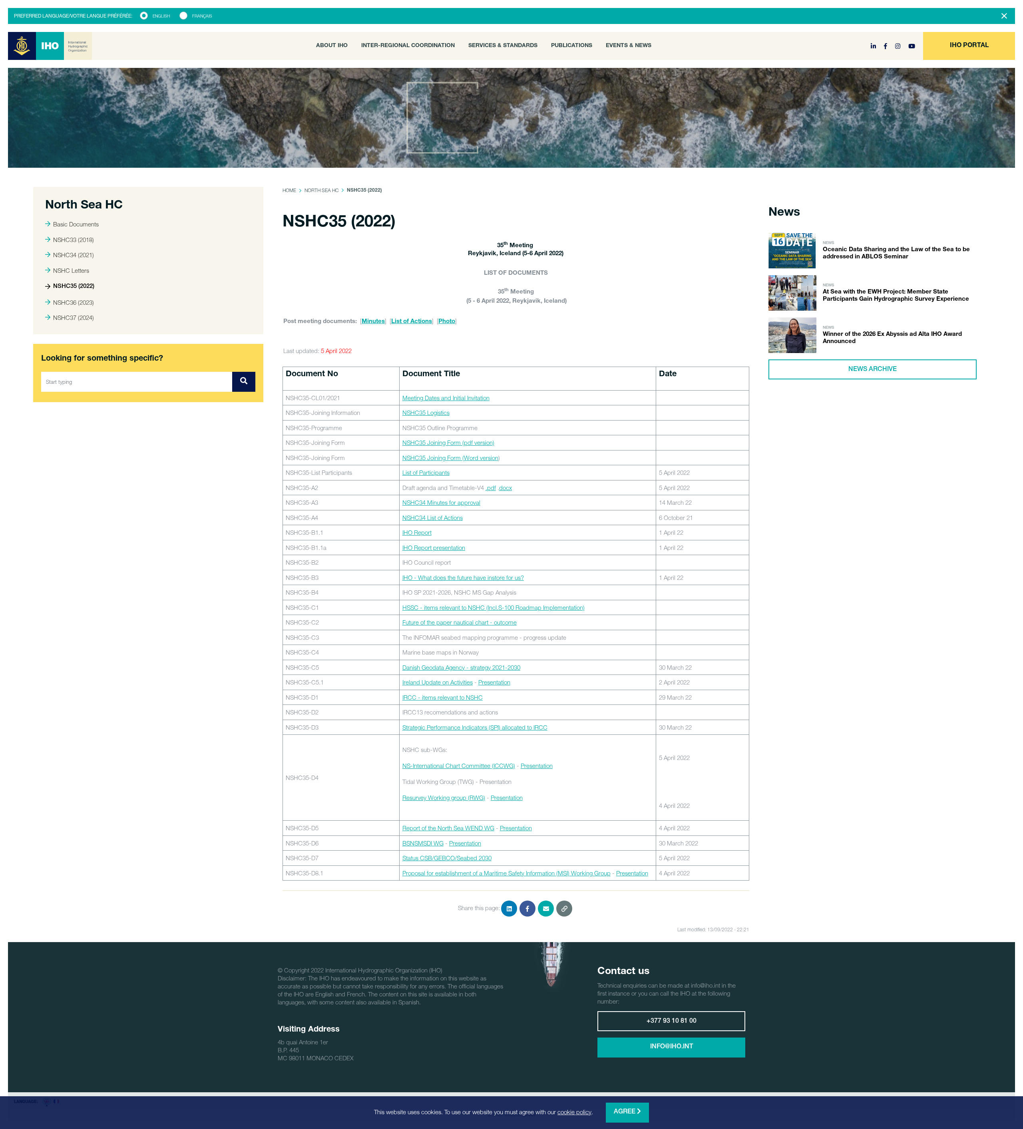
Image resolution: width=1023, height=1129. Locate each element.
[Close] (1004, 16)
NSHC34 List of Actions (432, 517)
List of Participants (426, 472)
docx (505, 487)
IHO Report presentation (433, 547)
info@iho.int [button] (671, 1047)
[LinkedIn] (874, 46)
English (161, 16)
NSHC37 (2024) (73, 317)
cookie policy (574, 1111)
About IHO (332, 46)
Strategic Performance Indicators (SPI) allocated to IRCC (474, 727)
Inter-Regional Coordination (408, 46)
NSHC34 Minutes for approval (441, 502)
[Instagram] (898, 46)
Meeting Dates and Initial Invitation (446, 397)
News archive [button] (872, 370)
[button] (969, 46)
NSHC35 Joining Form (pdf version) (448, 442)
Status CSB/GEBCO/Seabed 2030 (447, 857)
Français (202, 16)
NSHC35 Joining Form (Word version (450, 457)
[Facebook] (886, 46)
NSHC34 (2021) (73, 254)
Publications (571, 46)
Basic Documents (76, 224)
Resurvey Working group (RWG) (443, 797)
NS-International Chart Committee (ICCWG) (458, 765)
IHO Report (417, 532)
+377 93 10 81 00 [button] (672, 1021)
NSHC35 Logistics (426, 412)
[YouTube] (911, 46)
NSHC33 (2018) (73, 239)
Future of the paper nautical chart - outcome (459, 622)
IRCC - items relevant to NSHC (442, 697)
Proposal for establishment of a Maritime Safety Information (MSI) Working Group (506, 873)
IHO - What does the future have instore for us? (463, 577)
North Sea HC (321, 190)
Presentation (494, 682)
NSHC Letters (71, 270)
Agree (625, 1112)
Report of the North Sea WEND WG (448, 827)
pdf (491, 487)
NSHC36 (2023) (73, 302)
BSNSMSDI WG (423, 843)
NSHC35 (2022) (73, 287)
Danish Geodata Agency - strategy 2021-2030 (461, 667)
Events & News (628, 46)
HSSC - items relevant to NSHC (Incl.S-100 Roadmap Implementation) (493, 607)
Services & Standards (502, 46)
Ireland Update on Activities (437, 682)
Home (289, 190)
